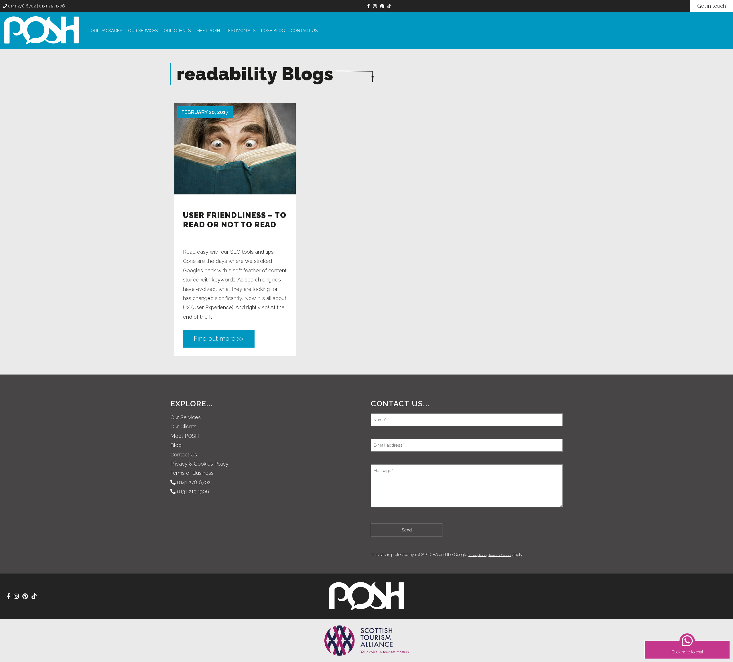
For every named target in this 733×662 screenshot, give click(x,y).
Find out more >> (218, 338)
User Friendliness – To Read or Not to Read (234, 220)
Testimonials (240, 30)
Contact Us (304, 30)
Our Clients (177, 30)
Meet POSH (208, 30)
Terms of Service (499, 555)
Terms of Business (192, 473)
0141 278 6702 (21, 5)
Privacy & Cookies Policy (199, 464)
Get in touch (711, 6)
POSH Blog (273, 30)
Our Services (143, 30)
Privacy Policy (477, 555)
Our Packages (106, 30)
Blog (176, 445)
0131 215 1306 (52, 5)
